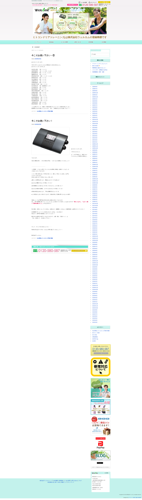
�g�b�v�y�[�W (32, 47)
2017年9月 (94, 207)
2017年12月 (95, 203)
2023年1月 (94, 99)
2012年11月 (95, 306)
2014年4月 (94, 277)
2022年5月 (94, 109)
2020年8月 (94, 152)
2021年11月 (95, 121)
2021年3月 (94, 138)
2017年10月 (95, 205)
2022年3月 (94, 113)
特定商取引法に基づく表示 (54, 482)
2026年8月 (94, 86)
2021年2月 (94, 140)
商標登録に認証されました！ (99, 67)
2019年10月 (95, 166)
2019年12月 (95, 164)
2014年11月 (95, 262)
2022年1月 (94, 117)
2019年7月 (94, 170)
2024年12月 (95, 92)
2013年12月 (95, 285)
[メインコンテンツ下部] (40, 246)
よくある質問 (64, 42)
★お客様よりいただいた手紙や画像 (45, 111)
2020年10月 (95, 148)
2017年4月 (94, 213)
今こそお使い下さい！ (42, 121)
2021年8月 (94, 127)
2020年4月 (94, 160)
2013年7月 (94, 293)
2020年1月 (94, 162)
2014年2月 (94, 281)
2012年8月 (94, 312)
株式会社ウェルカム (38, 42)
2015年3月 (94, 254)
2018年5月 (94, 193)
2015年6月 (94, 248)
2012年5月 (94, 318)
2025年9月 (94, 90)
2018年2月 (94, 199)
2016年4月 (94, 230)
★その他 (94, 334)
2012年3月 (94, 322)
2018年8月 (94, 187)
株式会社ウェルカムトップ (46, 480)
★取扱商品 (95, 336)
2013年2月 (94, 299)
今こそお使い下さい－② (43, 55)
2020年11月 (95, 146)
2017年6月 (94, 209)
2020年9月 (94, 150)
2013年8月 (94, 291)
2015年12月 (95, 236)
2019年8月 (94, 168)
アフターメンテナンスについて (99, 63)
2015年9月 (94, 242)
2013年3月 (94, 297)
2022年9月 (94, 101)
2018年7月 (94, 189)
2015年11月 (95, 238)
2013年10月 (95, 289)
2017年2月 (94, 215)
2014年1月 (94, 283)
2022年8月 (94, 103)
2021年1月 (94, 142)
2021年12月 (95, 119)
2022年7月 (94, 105)
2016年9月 (94, 219)
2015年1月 (94, 258)
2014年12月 (95, 260)
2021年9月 (94, 125)
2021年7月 (94, 129)
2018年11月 (95, 181)
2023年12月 (95, 97)
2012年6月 (94, 316)
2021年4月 (94, 135)
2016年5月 (94, 228)
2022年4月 (94, 111)
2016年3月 (94, 232)
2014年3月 (94, 279)
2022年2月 (94, 115)
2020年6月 (94, 156)
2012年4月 (94, 320)
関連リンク (64, 482)
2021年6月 (94, 131)
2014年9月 (94, 267)
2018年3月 (94, 197)
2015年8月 (94, 244)
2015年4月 (94, 252)
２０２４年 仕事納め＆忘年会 (99, 69)
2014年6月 (94, 273)
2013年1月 (94, 301)
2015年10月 (95, 240)
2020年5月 (94, 158)
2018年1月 (94, 201)
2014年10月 (95, 265)
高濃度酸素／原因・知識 (98, 72)
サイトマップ (71, 482)
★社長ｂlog (95, 339)
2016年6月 (94, 226)
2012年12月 (95, 303)
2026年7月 (94, 88)
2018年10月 (95, 183)
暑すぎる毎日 (95, 65)
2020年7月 (94, 154)
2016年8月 (94, 222)
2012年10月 (95, 308)
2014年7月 (94, 271)
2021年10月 (95, 123)
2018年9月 (94, 185)
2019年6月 (94, 172)
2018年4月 (94, 195)
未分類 (94, 341)
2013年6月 (94, 295)
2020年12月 (95, 144)
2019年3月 (94, 176)
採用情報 (90, 42)
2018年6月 (94, 191)
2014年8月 (94, 269)
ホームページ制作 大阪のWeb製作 (135, 497)
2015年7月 (94, 246)
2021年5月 (94, 133)
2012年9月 (94, 310)
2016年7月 (94, 224)
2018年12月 (95, 178)
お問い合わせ (77, 42)
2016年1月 (94, 234)
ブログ (80, 480)
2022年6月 (94, 107)
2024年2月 (94, 94)
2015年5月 (94, 250)
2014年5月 (94, 275)
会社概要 (103, 42)
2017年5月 (94, 211)
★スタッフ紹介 (96, 332)
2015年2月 (94, 256)
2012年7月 (94, 314)
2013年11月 (95, 287)
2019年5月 (94, 174)
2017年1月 (94, 217)
